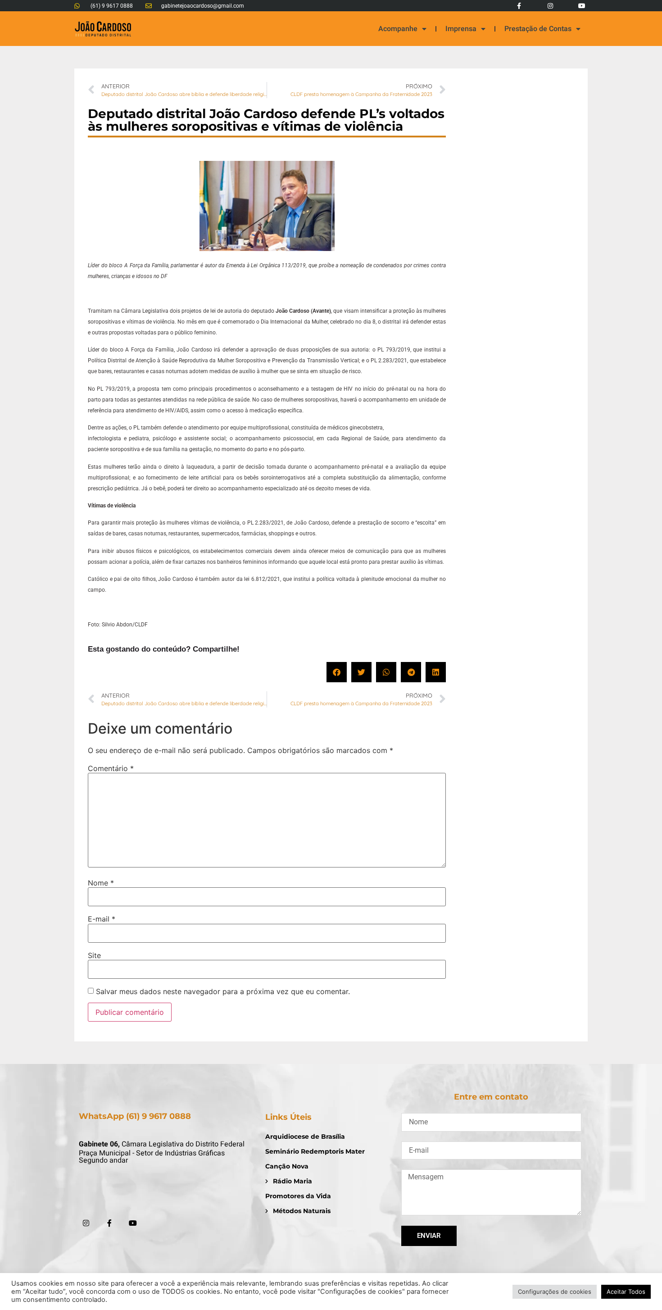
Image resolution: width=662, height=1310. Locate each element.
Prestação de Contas (537, 28)
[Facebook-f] (518, 5)
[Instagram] (550, 5)
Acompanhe (397, 28)
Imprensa (460, 28)
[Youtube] (582, 5)
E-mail (101, 918)
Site (94, 955)
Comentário (111, 768)
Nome (101, 882)
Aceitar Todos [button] (626, 1291)
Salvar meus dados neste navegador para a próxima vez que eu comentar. (223, 991)
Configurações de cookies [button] (554, 1291)
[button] (336, 672)
